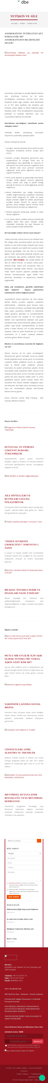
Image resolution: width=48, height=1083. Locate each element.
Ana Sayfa (14, 23)
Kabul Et (24, 1080)
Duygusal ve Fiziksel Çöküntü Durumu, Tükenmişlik (19, 450)
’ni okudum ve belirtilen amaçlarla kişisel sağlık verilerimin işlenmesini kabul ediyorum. (23, 885)
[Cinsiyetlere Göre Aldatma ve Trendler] (24, 737)
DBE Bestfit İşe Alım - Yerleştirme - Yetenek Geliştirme (24, 994)
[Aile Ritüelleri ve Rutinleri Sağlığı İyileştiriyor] (24, 483)
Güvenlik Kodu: (14, 1032)
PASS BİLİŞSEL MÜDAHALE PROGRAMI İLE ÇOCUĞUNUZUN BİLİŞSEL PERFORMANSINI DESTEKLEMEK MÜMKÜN (22, 1009)
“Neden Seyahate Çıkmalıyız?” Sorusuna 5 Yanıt (22, 544)
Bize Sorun (14, 897)
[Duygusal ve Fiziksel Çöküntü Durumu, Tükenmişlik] (24, 435)
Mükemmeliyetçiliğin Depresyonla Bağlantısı (22, 909)
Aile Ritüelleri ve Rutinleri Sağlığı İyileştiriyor (18, 498)
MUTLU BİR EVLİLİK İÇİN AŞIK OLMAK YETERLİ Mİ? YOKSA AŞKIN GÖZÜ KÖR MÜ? (23, 658)
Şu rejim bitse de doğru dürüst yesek (20, 919)
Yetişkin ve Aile (32, 23)
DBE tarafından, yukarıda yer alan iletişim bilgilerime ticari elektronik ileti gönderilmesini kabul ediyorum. (24, 891)
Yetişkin (22, 23)
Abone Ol (38, 1041)
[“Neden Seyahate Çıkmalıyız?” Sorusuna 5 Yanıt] (24, 529)
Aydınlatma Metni (14, 883)
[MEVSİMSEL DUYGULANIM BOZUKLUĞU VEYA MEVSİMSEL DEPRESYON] (24, 782)
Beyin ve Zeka (12, 939)
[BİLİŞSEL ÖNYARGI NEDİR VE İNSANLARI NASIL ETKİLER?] (24, 578)
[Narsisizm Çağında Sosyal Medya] (24, 692)
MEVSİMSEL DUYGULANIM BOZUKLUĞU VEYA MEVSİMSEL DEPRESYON (24, 798)
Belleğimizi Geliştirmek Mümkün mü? (20, 929)
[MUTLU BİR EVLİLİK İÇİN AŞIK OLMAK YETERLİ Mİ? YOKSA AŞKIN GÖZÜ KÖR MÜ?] (24, 643)
